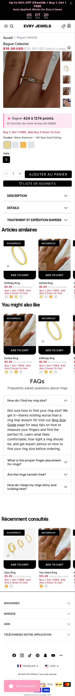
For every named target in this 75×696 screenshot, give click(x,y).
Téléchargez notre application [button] (27, 634)
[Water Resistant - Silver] (15, 144)
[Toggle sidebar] (63, 26)
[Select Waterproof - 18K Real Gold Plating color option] (11, 297)
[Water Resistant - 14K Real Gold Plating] (7, 144)
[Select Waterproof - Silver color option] (21, 297)
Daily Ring (10, 572)
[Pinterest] (37, 655)
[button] (6, 26)
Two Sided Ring (48, 572)
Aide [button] (7, 624)
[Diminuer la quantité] (6, 174)
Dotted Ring (46, 283)
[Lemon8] (61, 655)
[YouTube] (53, 655)
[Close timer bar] (71, 3)
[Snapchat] (45, 655)
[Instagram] (22, 655)
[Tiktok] (29, 655)
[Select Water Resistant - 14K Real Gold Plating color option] (16, 297)
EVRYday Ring (12, 283)
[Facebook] (14, 655)
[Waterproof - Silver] (31, 144)
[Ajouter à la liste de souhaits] (8, 266)
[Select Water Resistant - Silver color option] (6, 297)
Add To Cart (20, 275)
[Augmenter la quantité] (20, 174)
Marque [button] (10, 613)
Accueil (8, 37)
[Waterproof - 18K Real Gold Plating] (23, 144)
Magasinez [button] (12, 603)
